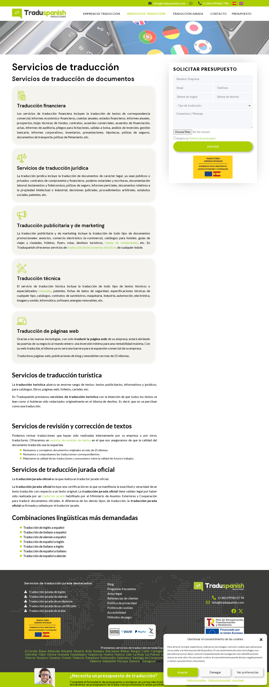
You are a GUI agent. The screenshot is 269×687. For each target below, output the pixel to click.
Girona (51, 654)
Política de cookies (196, 680)
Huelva (108, 654)
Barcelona (112, 651)
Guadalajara (78, 654)
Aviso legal (238, 680)
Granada (63, 654)
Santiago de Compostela (149, 657)
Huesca (119, 654)
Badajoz (98, 651)
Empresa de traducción (101, 13)
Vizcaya (122, 661)
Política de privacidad (219, 680)
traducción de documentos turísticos (92, 247)
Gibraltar (31, 654)
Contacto (218, 13)
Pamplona (92, 657)
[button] (261, 639)
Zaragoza (148, 661)
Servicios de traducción (146, 13)
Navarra (42, 657)
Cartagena (158, 651)
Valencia (95, 661)
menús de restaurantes (121, 242)
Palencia (78, 657)
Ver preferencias (248, 672)
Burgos (136, 651)
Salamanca (124, 657)
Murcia (30, 657)
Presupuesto (241, 13)
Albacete (53, 651)
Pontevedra (108, 657)
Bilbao (125, 651)
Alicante (66, 651)
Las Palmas (152, 654)
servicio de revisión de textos (70, 440)
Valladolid (109, 661)
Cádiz (146, 651)
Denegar (215, 672)
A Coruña (31, 651)
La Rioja (138, 654)
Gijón (42, 654)
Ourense (54, 657)
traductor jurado (53, 496)
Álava (42, 651)
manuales (45, 291)
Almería (78, 651)
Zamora (134, 661)
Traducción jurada (188, 13)
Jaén (129, 654)
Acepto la (195, 138)
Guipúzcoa (95, 654)
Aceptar (182, 672)
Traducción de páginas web (48, 331)
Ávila (88, 651)
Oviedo (66, 657)
